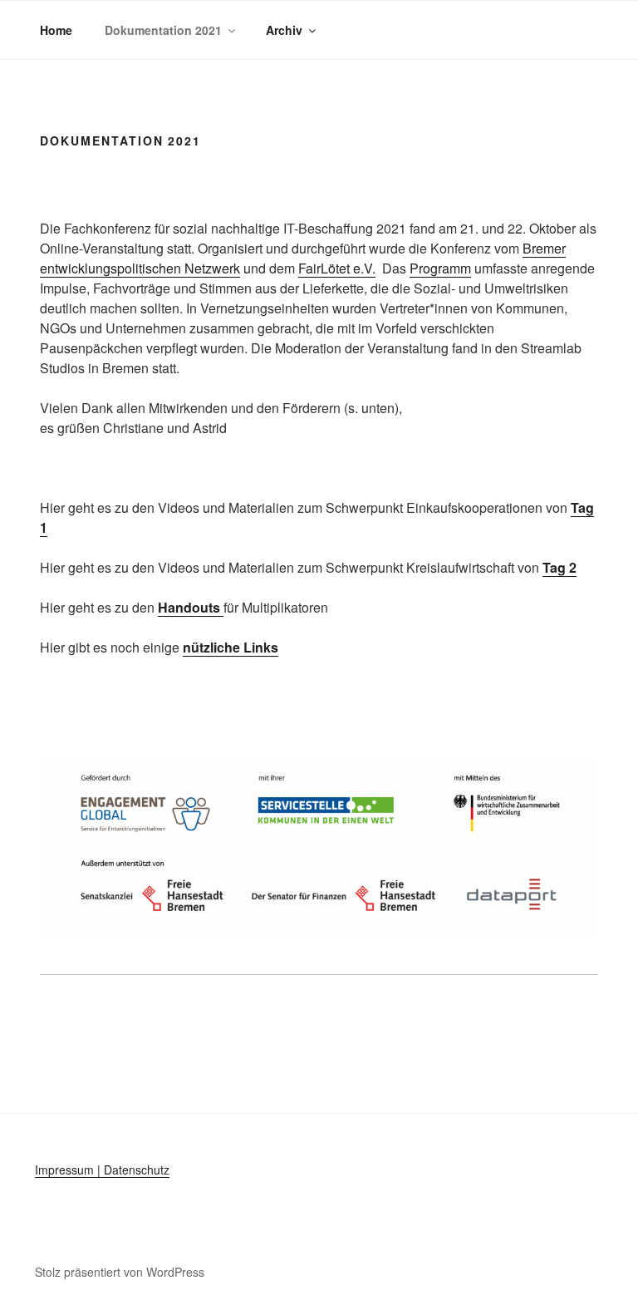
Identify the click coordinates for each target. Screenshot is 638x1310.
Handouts (190, 607)
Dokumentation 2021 (163, 30)
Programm (440, 268)
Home (56, 30)
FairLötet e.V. (336, 268)
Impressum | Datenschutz (102, 1169)
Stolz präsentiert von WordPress (119, 1271)
